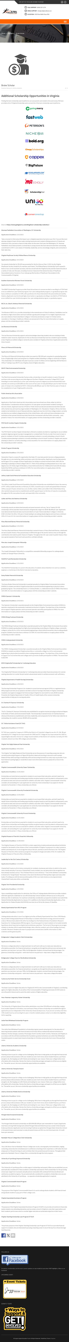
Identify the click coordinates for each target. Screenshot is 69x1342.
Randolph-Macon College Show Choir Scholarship (16, 1137)
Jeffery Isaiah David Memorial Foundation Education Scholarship (21, 475)
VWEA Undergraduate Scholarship (12, 640)
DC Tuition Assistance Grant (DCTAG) (13, 723)
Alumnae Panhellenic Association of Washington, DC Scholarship (21, 230)
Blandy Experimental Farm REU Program (13, 907)
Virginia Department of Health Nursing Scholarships (17, 679)
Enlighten (53, 1338)
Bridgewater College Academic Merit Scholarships (17, 937)
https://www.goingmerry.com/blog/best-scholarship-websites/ (28, 225)
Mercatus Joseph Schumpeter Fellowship (13, 542)
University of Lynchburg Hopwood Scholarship (15, 1158)
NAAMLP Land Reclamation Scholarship (13, 559)
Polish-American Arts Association (11, 393)
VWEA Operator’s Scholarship (10, 596)
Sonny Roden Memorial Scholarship (12, 575)
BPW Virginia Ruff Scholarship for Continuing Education (18, 663)
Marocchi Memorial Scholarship (11, 347)
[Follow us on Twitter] (8, 1235)
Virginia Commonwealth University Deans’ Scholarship (18, 767)
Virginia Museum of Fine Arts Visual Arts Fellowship (17, 836)
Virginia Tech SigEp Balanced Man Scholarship (15, 744)
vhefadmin (19, 88)
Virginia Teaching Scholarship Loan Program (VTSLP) (17, 1217)
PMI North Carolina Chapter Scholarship (13, 423)
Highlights (11, 33)
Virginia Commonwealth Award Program (13, 1181)
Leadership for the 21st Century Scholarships (15, 859)
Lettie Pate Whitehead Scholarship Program (14, 1020)
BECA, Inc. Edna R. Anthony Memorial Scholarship (16, 303)
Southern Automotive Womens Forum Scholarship (16, 280)
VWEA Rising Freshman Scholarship (12, 617)
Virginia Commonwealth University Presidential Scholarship (19, 790)
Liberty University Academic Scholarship (13, 1045)
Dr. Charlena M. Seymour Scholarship (12, 702)
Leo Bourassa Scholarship (9, 326)
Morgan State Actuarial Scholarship (12, 1114)
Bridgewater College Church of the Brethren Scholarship (18, 958)
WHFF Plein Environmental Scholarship (13, 368)
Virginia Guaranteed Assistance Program (13, 1198)
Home (3, 33)
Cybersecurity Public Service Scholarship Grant (15, 979)
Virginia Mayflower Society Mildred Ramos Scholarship (18, 255)
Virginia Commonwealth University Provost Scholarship (18, 813)
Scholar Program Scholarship (10, 448)
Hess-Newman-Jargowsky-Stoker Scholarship (15, 997)
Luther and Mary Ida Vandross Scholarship (14, 498)
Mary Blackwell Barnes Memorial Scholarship (15, 521)
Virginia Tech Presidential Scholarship (12, 884)
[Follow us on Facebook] (3, 1235)
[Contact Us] (13, 1235)
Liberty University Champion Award (12, 1068)
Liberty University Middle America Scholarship (15, 1091)
